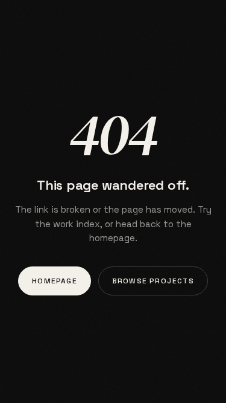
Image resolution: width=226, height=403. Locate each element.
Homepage (54, 281)
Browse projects (153, 281)
